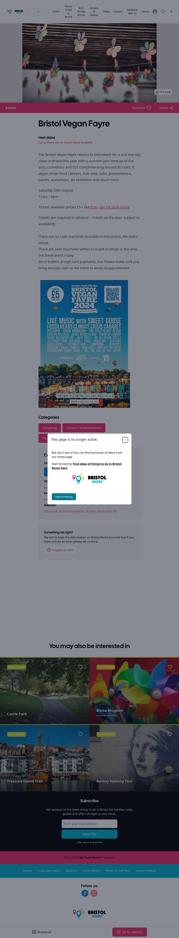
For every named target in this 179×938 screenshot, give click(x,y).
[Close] (125, 440)
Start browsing (64, 496)
